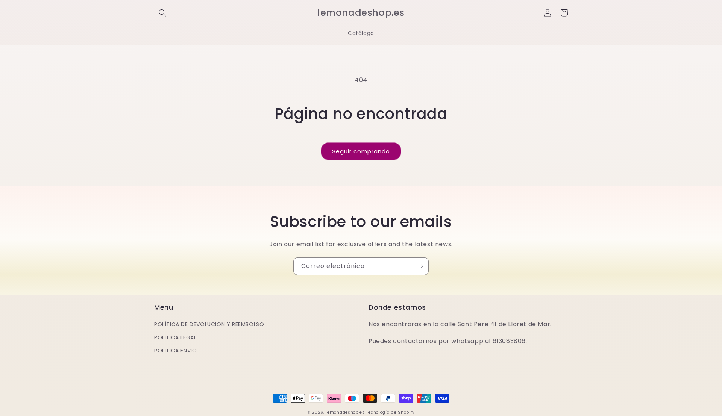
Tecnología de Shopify (390, 412)
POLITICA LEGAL (175, 337)
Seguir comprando (361, 151)
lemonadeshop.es (345, 412)
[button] (162, 13)
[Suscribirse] (420, 266)
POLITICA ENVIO (175, 350)
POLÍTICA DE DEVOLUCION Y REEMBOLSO (209, 324)
